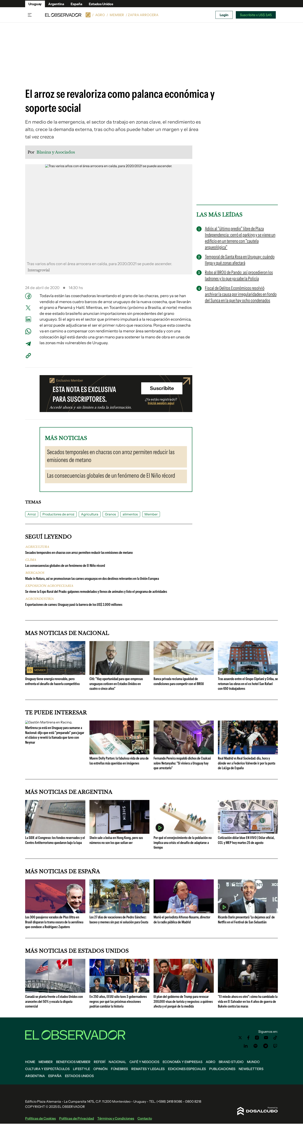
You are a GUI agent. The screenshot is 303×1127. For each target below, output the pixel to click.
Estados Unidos (101, 4)
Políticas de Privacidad (76, 1118)
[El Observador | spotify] (255, 1045)
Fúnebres (119, 1069)
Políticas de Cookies (40, 1118)
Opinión (100, 1069)
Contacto (144, 1118)
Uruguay (35, 4)
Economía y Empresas (182, 1062)
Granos (110, 514)
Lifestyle (81, 1069)
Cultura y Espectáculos (47, 1069)
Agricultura (89, 514)
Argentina (56, 4)
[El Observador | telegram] (265, 1045)
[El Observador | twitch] (275, 1045)
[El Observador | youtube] (266, 1037)
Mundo (253, 1062)
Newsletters (251, 1069)
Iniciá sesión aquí (161, 403)
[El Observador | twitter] (240, 1037)
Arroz (31, 514)
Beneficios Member (73, 1062)
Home (30, 1062)
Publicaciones (222, 1069)
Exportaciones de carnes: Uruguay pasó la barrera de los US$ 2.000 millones (73, 604)
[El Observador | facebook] (248, 1037)
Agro (100, 15)
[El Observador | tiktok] (275, 1037)
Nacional (117, 1062)
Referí (99, 1062)
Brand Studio (231, 1062)
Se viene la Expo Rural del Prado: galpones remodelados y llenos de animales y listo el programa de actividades (96, 591)
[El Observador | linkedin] (245, 1045)
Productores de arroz (58, 514)
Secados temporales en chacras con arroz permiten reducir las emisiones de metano (79, 552)
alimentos (130, 514)
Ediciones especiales (187, 1069)
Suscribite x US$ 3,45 (256, 15)
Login (224, 15)
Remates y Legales (148, 1069)
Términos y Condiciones (115, 1118)
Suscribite (162, 388)
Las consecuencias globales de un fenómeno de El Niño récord (65, 565)
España (76, 4)
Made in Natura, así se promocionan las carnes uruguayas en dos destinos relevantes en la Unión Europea (92, 578)
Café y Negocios (144, 1062)
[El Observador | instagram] (257, 1037)
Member (117, 15)
